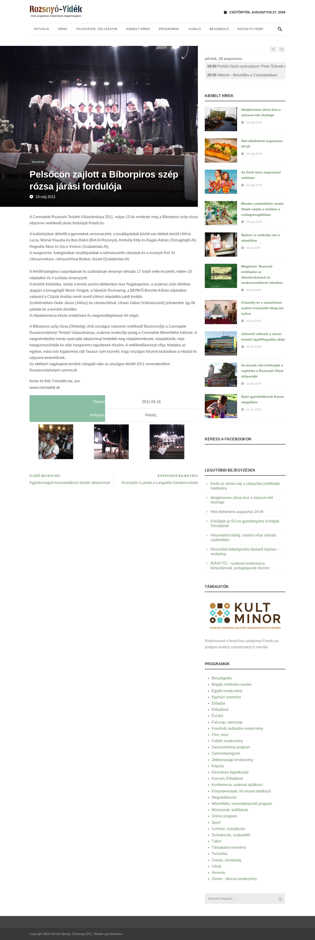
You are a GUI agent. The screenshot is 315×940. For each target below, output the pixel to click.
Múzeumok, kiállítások (230, 810)
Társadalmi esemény (229, 847)
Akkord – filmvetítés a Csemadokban (242, 75)
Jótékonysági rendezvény (232, 760)
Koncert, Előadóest (227, 778)
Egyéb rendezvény (227, 691)
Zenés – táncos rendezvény (234, 879)
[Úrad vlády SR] (245, 615)
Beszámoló (219, 29)
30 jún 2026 (253, 290)
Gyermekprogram (226, 753)
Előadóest (220, 710)
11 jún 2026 (253, 409)
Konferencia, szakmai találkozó (237, 785)
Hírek (63, 29)
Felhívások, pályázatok (97, 29)
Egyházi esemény (226, 697)
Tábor (216, 841)
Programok (169, 29)
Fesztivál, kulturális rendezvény (237, 728)
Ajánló (195, 29)
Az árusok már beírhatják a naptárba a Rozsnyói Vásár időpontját (262, 370)
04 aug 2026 (254, 185)
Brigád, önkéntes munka (231, 684)
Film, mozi (220, 735)
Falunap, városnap (227, 722)
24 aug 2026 (254, 122)
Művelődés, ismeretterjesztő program (242, 804)
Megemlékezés (224, 797)
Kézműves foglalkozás (230, 772)
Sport (216, 822)
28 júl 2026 (253, 247)
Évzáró (217, 716)
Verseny (218, 873)
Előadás (218, 703)
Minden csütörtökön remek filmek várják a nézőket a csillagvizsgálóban (262, 209)
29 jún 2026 (253, 321)
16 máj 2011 (46, 197)
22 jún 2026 (253, 383)
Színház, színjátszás (228, 829)
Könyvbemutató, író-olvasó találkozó (241, 791)
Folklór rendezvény (227, 741)
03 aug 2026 (254, 221)
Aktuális (41, 29)
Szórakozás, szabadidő (231, 835)
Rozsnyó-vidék (250, 29)
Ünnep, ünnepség (226, 860)
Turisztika (219, 854)
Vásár (216, 866)
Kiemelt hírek (138, 29)
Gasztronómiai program (231, 747)
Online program (224, 816)
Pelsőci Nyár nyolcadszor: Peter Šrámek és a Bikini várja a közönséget (246, 66)
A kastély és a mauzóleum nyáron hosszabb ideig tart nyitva (262, 308)
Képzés (218, 766)
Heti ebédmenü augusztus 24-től (237, 512)
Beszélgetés (222, 678)
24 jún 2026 (253, 346)
